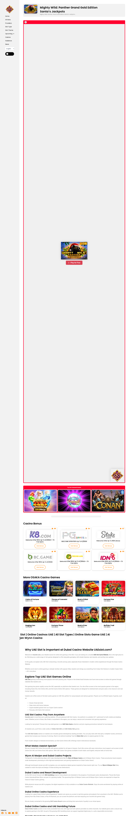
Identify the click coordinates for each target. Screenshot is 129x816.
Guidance (8, 41)
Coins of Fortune (32, 599)
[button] (74, 250)
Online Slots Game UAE (90, 634)
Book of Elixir (83, 599)
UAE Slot (19, 634)
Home (7, 16)
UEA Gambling (49, 775)
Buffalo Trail (109, 625)
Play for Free (75, 263)
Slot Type (8, 27)
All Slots (8, 20)
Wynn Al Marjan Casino (75, 758)
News (7, 44)
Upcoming (8, 34)
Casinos (8, 37)
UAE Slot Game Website (101, 655)
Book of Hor (82, 625)
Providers (8, 23)
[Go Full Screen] (25, 22)
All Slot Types (64, 634)
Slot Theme (9, 30)
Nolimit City (28, 601)
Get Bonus (40, 546)
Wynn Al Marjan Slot (109, 765)
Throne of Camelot (59, 599)
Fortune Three (57, 625)
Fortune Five (109, 599)
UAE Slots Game (67, 724)
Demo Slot (80, 736)
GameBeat (55, 601)
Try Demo (40, 500)
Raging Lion (30, 625)
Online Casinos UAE (40, 634)
